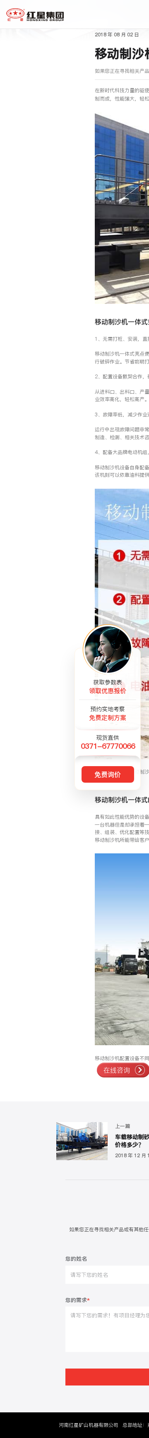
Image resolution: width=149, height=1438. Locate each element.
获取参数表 (107, 686)
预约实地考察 (107, 713)
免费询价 (107, 774)
